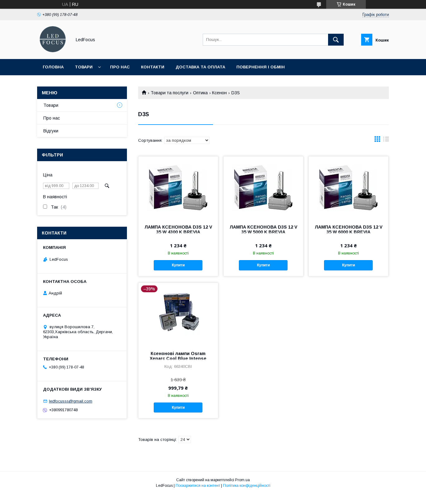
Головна (53, 67)
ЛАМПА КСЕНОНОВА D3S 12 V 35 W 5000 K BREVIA (263, 230)
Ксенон (219, 92)
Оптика (200, 92)
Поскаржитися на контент (198, 485)
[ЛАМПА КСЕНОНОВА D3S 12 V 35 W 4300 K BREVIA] (178, 187)
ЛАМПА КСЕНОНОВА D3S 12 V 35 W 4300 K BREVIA (178, 230)
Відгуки (50, 130)
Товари (84, 67)
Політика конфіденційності (246, 485)
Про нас (120, 67)
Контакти (152, 67)
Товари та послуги (169, 92)
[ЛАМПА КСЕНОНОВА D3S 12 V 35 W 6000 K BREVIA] (348, 187)
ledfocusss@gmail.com (70, 401)
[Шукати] (336, 40)
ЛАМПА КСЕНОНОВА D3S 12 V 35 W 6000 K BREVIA (348, 230)
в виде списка (386, 140)
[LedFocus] (52, 50)
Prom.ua (242, 480)
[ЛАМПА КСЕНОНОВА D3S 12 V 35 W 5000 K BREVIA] (263, 187)
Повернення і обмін (260, 67)
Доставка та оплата (200, 67)
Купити (178, 265)
